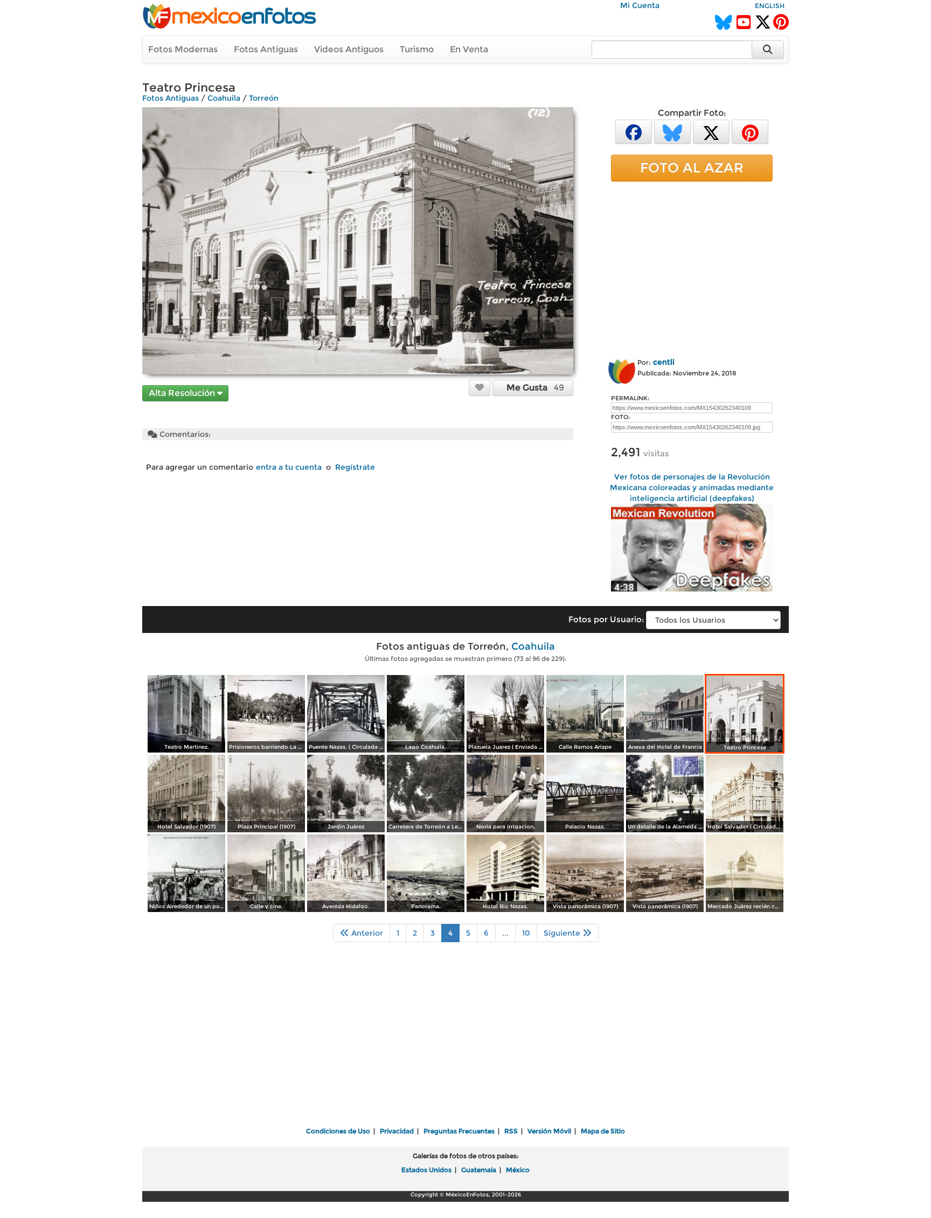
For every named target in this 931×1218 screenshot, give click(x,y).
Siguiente (563, 933)
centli (664, 362)
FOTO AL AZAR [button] (692, 167)
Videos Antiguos (349, 49)
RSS (511, 1131)
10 (526, 933)
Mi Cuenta (639, 5)
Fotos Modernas (183, 49)
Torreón (264, 98)
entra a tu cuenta (289, 467)
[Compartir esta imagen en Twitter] (711, 131)
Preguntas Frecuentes (459, 1131)
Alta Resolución (183, 393)
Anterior (366, 933)
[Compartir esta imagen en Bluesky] (672, 131)
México (518, 1170)
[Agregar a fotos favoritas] (479, 387)
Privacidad (397, 1131)
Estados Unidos (426, 1170)
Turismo (417, 49)
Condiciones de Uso (338, 1131)
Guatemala (478, 1170)
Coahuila (223, 98)
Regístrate (355, 467)
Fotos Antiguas (266, 49)
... (505, 933)
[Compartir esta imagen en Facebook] (633, 131)
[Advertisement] (691, 267)
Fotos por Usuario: (606, 619)
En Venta (469, 49)
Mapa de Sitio (603, 1131)
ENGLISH (769, 6)
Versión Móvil (549, 1131)
